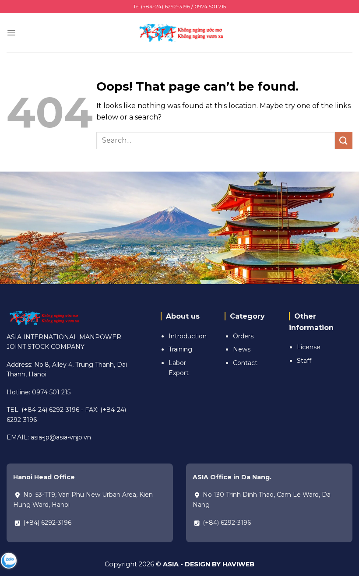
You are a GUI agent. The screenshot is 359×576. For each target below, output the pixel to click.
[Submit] (343, 140)
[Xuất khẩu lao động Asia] (179, 32)
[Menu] (11, 33)
